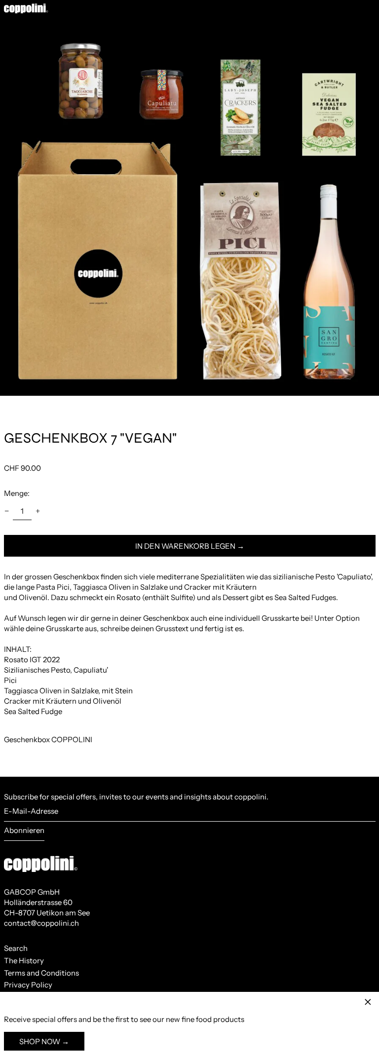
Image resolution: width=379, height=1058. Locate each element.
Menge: (17, 493)
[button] (189, 206)
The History (24, 960)
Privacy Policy (28, 984)
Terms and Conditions (41, 973)
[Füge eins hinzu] (38, 511)
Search (16, 948)
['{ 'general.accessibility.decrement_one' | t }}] (6, 511)
